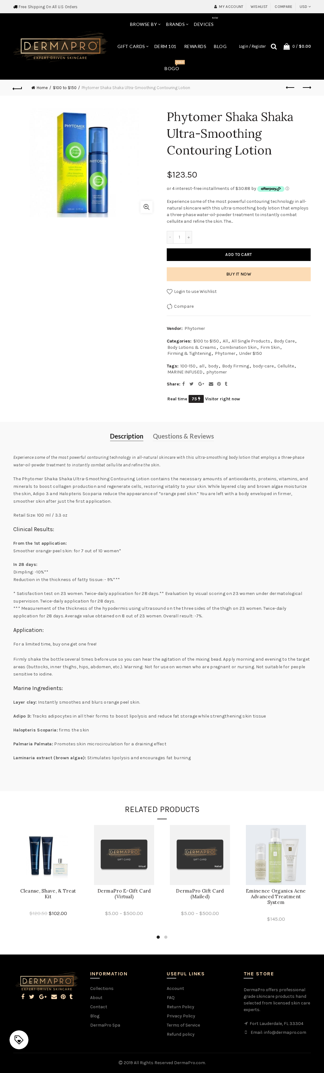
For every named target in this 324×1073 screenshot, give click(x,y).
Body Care (284, 341)
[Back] (18, 88)
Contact (98, 1006)
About (96, 997)
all (201, 366)
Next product (306, 88)
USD (304, 6)
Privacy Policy (181, 1016)
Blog (220, 46)
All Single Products (251, 341)
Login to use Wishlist (195, 291)
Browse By (143, 24)
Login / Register (252, 46)
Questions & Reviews (183, 436)
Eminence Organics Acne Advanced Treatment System (276, 896)
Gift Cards (131, 46)
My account (231, 6)
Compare (283, 6)
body (213, 366)
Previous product (290, 88)
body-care (263, 366)
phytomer (216, 372)
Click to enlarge (146, 207)
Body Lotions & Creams (191, 347)
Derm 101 (165, 46)
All (225, 341)
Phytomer (194, 328)
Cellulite (285, 366)
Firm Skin (270, 347)
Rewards (195, 46)
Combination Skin (238, 347)
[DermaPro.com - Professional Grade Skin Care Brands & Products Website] (60, 46)
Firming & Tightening (189, 353)
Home (42, 87)
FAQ (171, 997)
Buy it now (238, 274)
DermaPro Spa (105, 1025)
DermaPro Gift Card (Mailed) (200, 894)
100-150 (188, 366)
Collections (102, 988)
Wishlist (259, 6)
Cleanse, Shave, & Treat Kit (48, 894)
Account (175, 988)
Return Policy (180, 1006)
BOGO (174, 66)
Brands (175, 24)
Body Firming (235, 366)
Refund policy (181, 1034)
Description (126, 436)
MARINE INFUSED (184, 372)
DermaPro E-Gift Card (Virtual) (124, 894)
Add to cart (238, 254)
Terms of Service (183, 1025)
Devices (206, 21)
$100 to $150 (65, 87)
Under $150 (250, 353)
